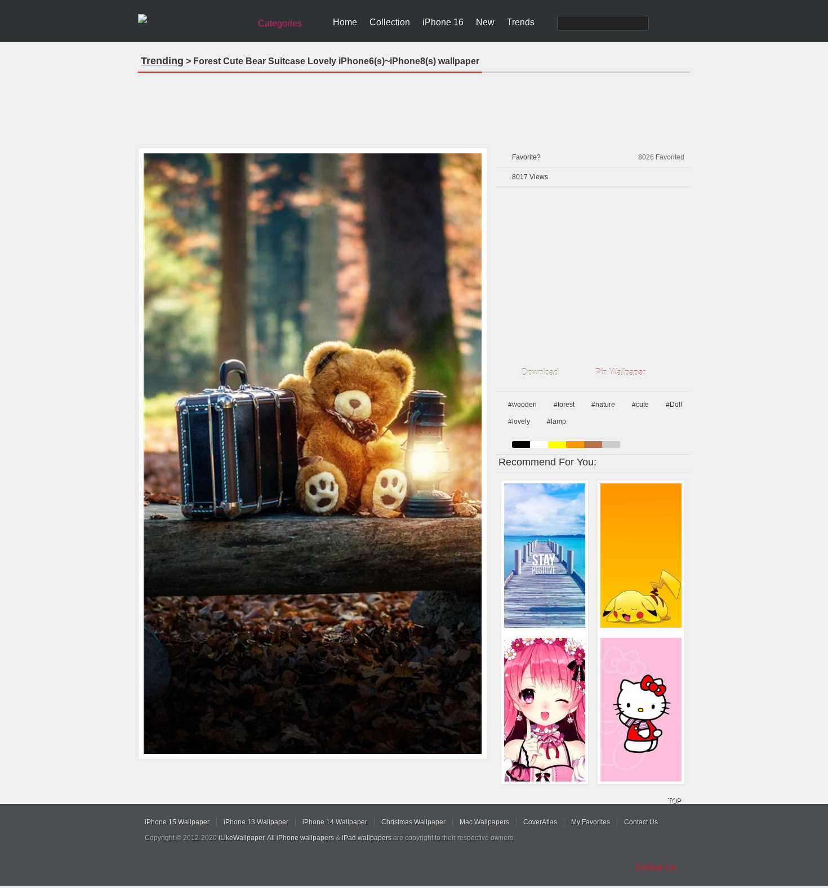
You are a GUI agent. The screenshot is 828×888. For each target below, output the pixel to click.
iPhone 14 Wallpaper (334, 822)
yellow (557, 444)
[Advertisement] (414, 106)
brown (593, 444)
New (485, 22)
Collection (390, 22)
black (521, 444)
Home (345, 22)
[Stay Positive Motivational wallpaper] (544, 555)
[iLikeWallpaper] (193, 19)
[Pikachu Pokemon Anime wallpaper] (641, 555)
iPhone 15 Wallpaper (177, 822)
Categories (280, 23)
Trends (521, 22)
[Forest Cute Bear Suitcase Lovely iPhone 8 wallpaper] (313, 453)
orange (575, 444)
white (539, 444)
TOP (674, 801)
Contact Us (641, 822)
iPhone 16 (443, 22)
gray (611, 444)
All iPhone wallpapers (300, 838)
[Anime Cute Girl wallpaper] (544, 710)
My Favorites (590, 822)
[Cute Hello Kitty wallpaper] (641, 710)
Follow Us (656, 867)
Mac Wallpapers (484, 822)
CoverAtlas (540, 822)
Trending (162, 60)
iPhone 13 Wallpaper (256, 822)
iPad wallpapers (366, 838)
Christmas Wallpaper (413, 822)
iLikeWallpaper (241, 838)
